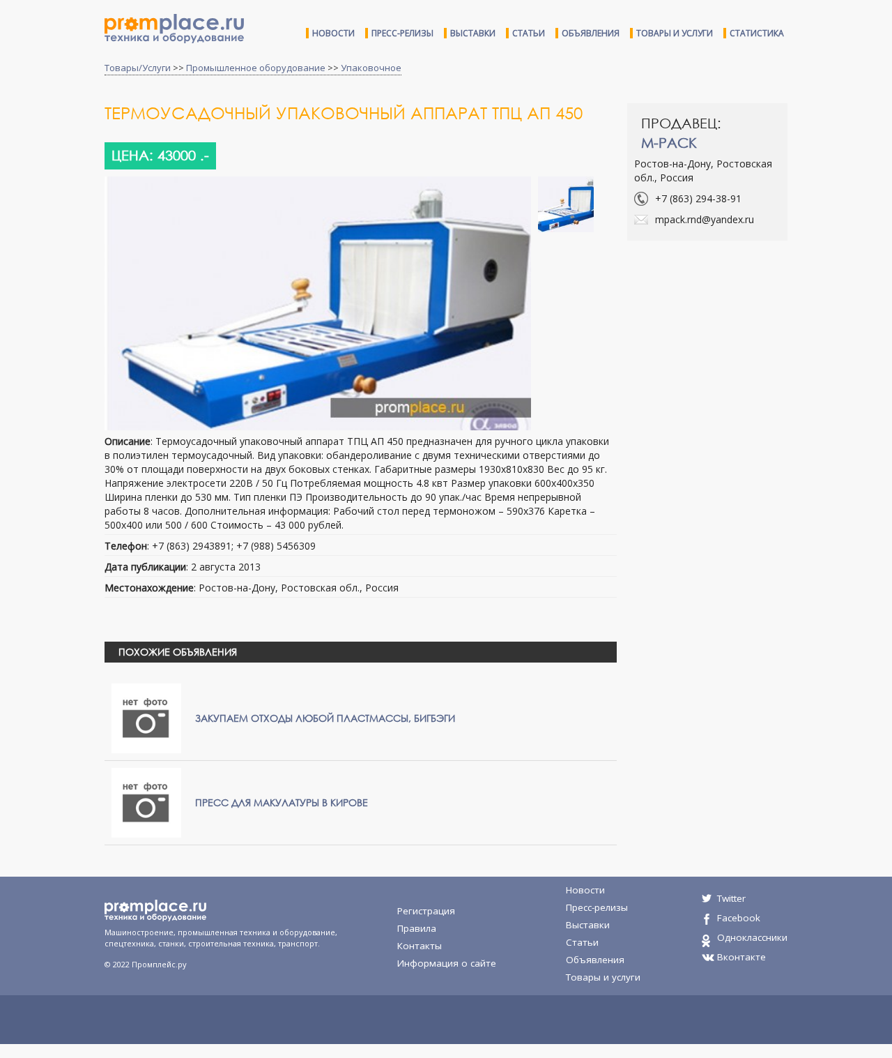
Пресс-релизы (402, 33)
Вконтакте (741, 957)
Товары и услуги (674, 33)
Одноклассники (752, 937)
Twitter (731, 898)
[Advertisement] (744, 352)
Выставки (472, 33)
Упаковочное (371, 67)
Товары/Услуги (138, 67)
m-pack (669, 143)
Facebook (738, 918)
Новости (333, 33)
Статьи (528, 33)
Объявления (591, 33)
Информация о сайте (446, 963)
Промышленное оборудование (255, 67)
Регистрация (426, 911)
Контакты (419, 945)
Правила (416, 928)
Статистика (757, 33)
